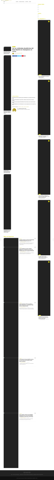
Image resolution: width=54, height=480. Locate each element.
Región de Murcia (21, 1)
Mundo (30, 1)
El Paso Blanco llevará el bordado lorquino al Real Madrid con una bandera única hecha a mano (7, 52)
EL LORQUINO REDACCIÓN (21, 108)
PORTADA (17, 1)
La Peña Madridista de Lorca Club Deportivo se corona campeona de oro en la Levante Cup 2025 (7, 231)
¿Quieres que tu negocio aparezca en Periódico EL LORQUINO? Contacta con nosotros (31, 474)
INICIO (11, 474)
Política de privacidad (16, 474)
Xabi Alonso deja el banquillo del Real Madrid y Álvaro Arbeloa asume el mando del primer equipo (7, 171)
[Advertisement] (17, 83)
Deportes (26, 1)
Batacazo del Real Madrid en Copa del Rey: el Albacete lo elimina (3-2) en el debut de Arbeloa (7, 112)
